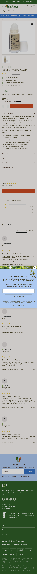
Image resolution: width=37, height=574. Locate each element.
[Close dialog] (34, 267)
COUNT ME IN (18, 297)
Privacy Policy (31, 302)
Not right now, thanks (18, 305)
